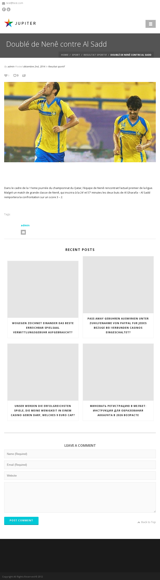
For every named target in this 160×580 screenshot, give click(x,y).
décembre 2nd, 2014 (34, 66)
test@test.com (14, 3)
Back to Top (148, 522)
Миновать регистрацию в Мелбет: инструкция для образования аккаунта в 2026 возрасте (118, 410)
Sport (76, 54)
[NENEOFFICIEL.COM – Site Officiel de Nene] (21, 23)
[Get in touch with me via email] (23, 232)
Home (64, 54)
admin (11, 66)
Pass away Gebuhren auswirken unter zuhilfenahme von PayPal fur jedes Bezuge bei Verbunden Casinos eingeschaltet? (118, 325)
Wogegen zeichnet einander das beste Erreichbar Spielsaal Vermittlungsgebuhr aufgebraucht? (43, 327)
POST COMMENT (21, 520)
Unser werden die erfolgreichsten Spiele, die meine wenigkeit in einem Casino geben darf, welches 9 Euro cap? (43, 410)
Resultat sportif (95, 54)
